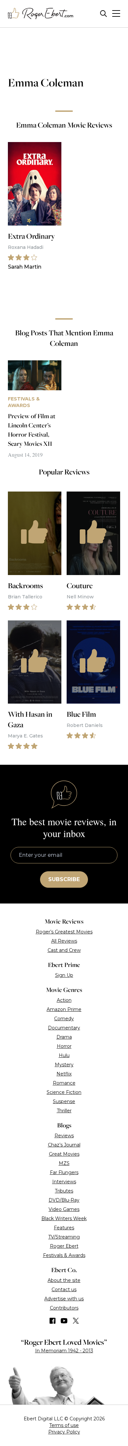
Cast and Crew (64, 950)
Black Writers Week (64, 1218)
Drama (64, 1037)
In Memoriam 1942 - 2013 (64, 1351)
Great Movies (64, 1154)
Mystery (64, 1065)
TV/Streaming (64, 1237)
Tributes (64, 1191)
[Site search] (103, 13)
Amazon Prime (64, 1009)
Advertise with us (64, 1299)
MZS (64, 1163)
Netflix (64, 1074)
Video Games (64, 1209)
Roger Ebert (64, 1246)
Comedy (64, 1019)
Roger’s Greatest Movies (64, 932)
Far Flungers (64, 1172)
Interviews (64, 1182)
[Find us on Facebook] (52, 1321)
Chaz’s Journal (64, 1145)
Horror (64, 1046)
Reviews (64, 1136)
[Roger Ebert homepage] (41, 13)
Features (64, 1228)
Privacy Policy (64, 1432)
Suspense (64, 1101)
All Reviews (64, 941)
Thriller (64, 1111)
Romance (64, 1083)
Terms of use (64, 1425)
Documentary (64, 1028)
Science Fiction (64, 1092)
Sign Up (64, 975)
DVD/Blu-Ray (64, 1200)
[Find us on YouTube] (64, 1320)
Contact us (64, 1289)
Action (64, 1000)
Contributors (64, 1308)
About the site (64, 1280)
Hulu (64, 1055)
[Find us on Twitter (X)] (76, 1321)
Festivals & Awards (64, 1255)
